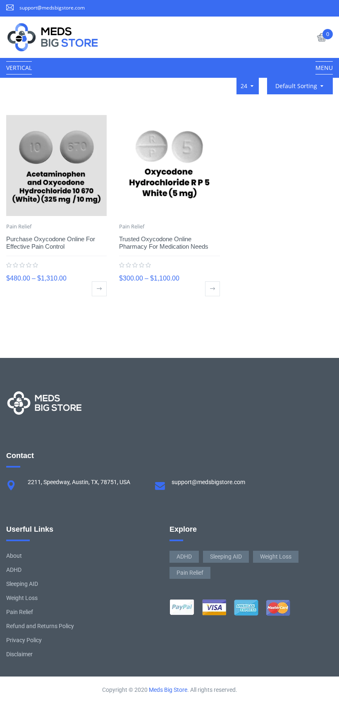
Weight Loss (22, 598)
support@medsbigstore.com (52, 7)
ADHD (13, 569)
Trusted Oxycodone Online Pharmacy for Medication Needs (163, 242)
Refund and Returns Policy (40, 626)
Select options (99, 288)
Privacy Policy (24, 640)
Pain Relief (18, 226)
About (14, 555)
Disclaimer (19, 654)
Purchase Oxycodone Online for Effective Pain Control (50, 242)
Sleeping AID (22, 584)
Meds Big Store (168, 689)
